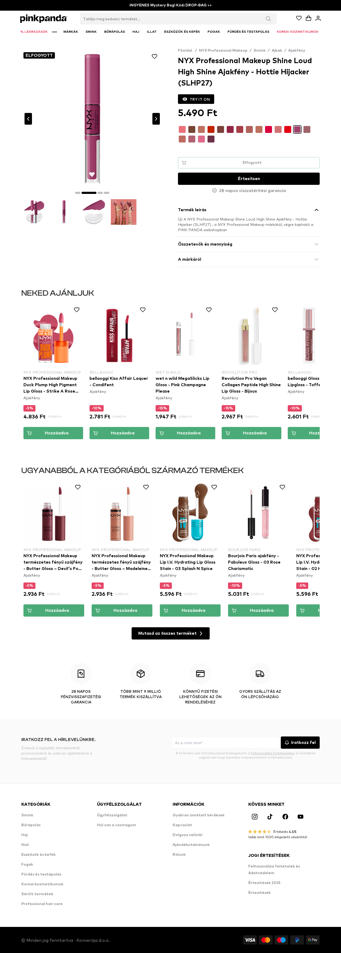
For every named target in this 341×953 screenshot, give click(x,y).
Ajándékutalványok (191, 845)
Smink (260, 50)
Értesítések (259, 893)
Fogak (27, 864)
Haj (24, 835)
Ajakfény (296, 50)
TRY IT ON (200, 99)
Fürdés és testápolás (41, 874)
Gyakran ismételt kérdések (199, 815)
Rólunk (179, 855)
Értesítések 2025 (264, 883)
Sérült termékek (37, 894)
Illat (25, 845)
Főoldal (187, 50)
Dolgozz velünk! (187, 835)
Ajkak (277, 50)
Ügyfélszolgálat (112, 815)
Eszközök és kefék (38, 855)
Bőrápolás (30, 825)
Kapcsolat (182, 825)
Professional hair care (42, 904)
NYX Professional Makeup (223, 50)
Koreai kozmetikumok (42, 884)
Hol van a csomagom (116, 825)
